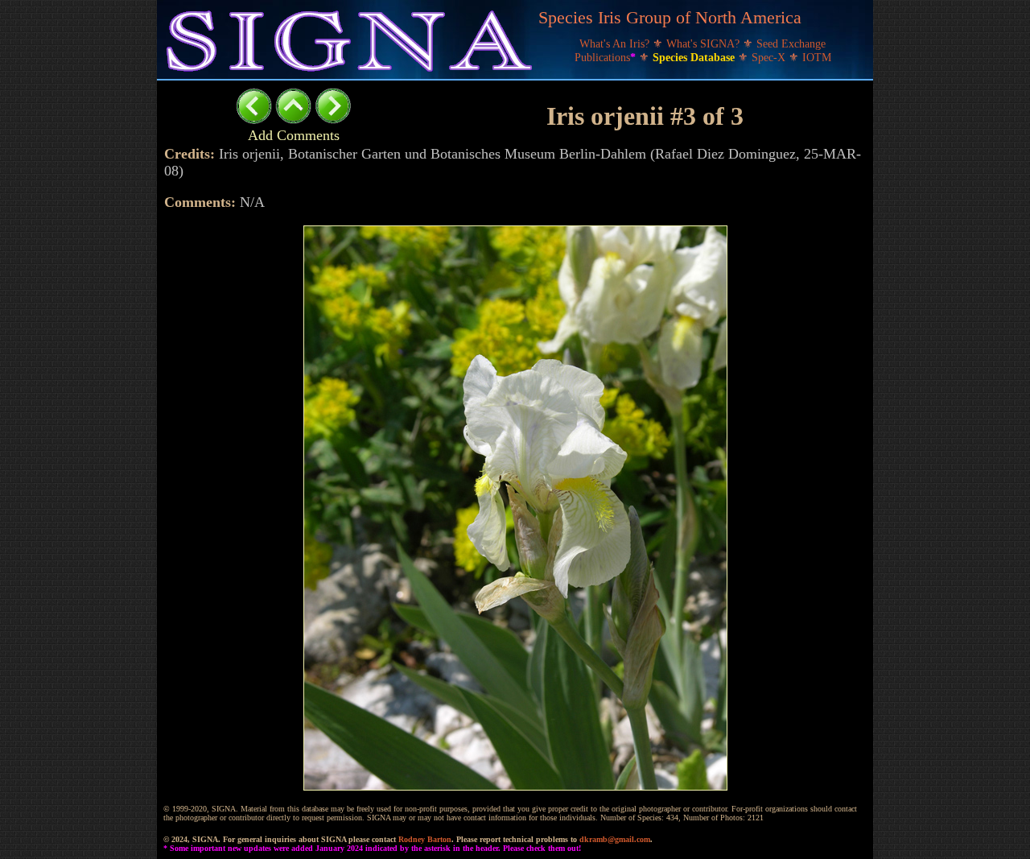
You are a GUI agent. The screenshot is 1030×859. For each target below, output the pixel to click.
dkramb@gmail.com (614, 839)
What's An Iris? (616, 44)
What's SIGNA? (704, 44)
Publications (605, 58)
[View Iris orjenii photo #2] (254, 119)
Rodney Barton (424, 839)
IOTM (816, 58)
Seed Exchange (791, 44)
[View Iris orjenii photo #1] (333, 119)
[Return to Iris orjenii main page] (293, 119)
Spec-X (770, 58)
